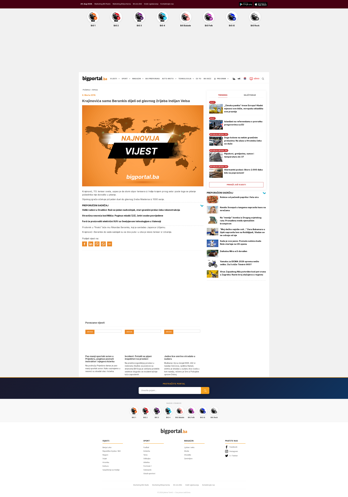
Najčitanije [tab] (250, 95)
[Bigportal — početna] (95, 78)
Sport (146, 441)
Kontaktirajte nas (167, 4)
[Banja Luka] (245, 79)
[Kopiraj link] (109, 243)
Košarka (146, 451)
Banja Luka (106, 447)
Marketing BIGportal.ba (161, 485)
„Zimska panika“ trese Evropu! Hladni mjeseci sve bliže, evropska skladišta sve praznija (243, 108)
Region (105, 455)
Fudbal (146, 447)
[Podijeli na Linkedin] (90, 243)
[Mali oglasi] (239, 79)
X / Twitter (233, 455)
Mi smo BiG (137, 4)
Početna (86, 90)
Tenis (145, 455)
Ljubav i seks (189, 447)
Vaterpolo (147, 470)
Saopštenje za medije (110, 470)
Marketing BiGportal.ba (122, 4)
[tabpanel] (236, 143)
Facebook (233, 447)
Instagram (233, 451)
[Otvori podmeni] (119, 78)
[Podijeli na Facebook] (84, 243)
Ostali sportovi (149, 473)
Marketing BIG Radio (102, 4)
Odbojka (146, 458)
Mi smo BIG (177, 485)
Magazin (189, 441)
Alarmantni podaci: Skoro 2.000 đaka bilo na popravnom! (243, 171)
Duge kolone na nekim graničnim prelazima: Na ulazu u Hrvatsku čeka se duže (243, 140)
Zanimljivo (188, 458)
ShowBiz (187, 455)
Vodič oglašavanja (151, 4)
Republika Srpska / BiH (111, 451)
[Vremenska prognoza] (233, 79)
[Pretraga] (262, 79)
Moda (186, 451)
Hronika (105, 462)
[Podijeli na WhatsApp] (103, 243)
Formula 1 (147, 466)
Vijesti (105, 441)
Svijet (104, 458)
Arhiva (95, 90)
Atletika (146, 462)
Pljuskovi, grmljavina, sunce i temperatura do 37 (239, 155)
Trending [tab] (222, 95)
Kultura (105, 466)
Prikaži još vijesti (236, 184)
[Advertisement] (174, 51)
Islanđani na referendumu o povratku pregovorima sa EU (243, 123)
